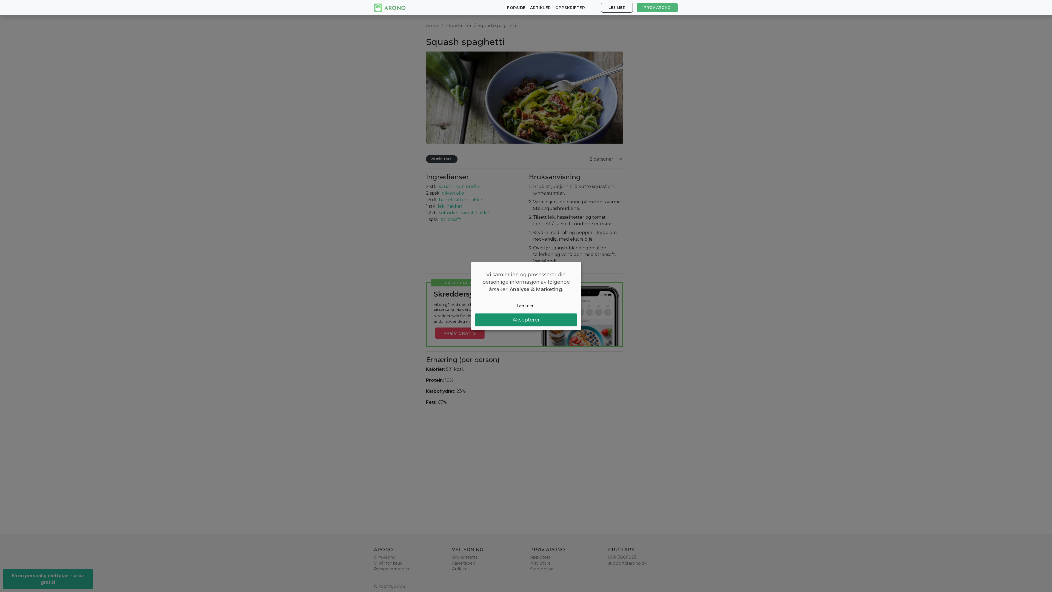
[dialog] (526, 296)
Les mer (617, 7)
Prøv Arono (657, 7)
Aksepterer (526, 320)
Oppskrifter (570, 7)
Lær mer (525, 305)
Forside (516, 7)
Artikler (540, 7)
